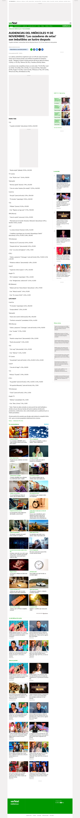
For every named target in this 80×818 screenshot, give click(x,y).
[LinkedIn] (42, 49)
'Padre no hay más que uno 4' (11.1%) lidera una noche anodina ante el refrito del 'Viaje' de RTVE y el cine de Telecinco (38, 654)
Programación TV (17, 25)
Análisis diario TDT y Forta (18, 420)
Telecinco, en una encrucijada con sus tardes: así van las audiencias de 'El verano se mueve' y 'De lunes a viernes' (18, 654)
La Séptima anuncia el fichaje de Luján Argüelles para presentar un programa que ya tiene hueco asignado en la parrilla (38, 735)
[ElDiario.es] (66, 25)
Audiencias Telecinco (31, 1)
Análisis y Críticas (48, 25)
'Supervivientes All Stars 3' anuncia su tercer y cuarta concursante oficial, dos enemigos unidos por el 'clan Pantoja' (38, 696)
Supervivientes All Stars (38, 1)
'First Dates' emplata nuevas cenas (57, 113)
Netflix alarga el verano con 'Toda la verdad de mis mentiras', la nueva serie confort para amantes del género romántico (18, 634)
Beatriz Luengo (70, 1)
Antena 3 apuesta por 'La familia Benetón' (57, 106)
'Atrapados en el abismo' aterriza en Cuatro (57, 121)
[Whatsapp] (31, 49)
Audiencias (25, 25)
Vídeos (42, 25)
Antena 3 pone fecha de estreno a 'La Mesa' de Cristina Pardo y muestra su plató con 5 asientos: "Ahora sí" (63, 240)
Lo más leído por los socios (15, 618)
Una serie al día (52, 1)
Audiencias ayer (18, 1)
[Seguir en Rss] (62, 802)
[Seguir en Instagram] (59, 802)
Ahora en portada (13, 660)
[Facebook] (34, 49)
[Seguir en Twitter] (56, 802)
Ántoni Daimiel (44, 1)
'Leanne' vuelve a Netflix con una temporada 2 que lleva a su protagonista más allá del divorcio (61, 370)
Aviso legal (39, 815)
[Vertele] (15, 801)
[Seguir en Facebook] (57, 802)
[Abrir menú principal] (70, 23)
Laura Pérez (11, 637)
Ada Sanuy (31, 680)
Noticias (11, 25)
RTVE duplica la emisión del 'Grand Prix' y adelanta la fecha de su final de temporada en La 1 (18, 755)
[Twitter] (39, 49)
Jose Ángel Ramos (12, 699)
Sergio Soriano (32, 699)
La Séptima (48, 1)
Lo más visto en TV (32, 25)
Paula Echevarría (61, 1)
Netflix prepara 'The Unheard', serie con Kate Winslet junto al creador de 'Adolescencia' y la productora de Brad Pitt (38, 676)
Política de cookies (45, 815)
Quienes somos (29, 815)
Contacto (34, 815)
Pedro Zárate (11, 739)
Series (39, 25)
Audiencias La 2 (23, 1)
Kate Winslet (66, 1)
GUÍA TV (59, 93)
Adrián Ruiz (31, 637)
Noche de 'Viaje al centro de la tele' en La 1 (58, 99)
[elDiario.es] (15, 804)
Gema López (56, 1)
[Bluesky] (37, 49)
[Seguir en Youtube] (61, 802)
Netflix (27, 1)
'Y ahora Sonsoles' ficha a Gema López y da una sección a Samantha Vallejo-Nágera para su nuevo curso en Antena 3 (18, 735)
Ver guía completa (58, 127)
